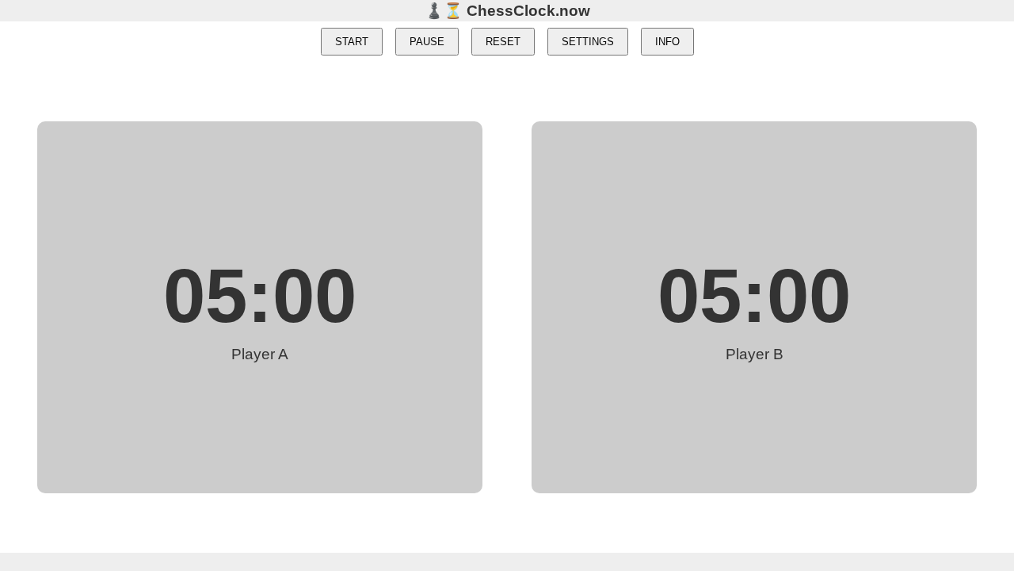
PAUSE (427, 42)
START (351, 42)
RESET (503, 42)
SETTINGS (588, 42)
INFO (667, 42)
